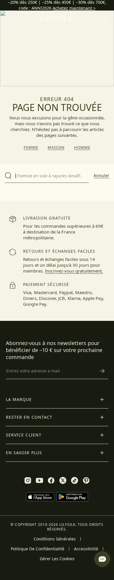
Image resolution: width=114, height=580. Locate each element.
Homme (82, 147)
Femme (31, 147)
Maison (56, 147)
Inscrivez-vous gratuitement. (74, 271)
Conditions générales (55, 539)
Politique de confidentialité (37, 548)
